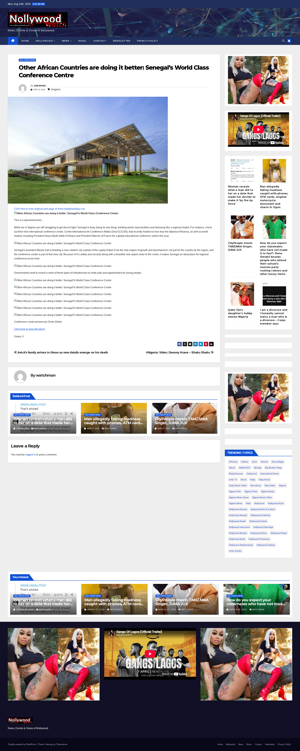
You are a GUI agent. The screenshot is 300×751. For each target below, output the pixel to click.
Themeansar (61, 744)
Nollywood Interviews (239, 527)
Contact (99, 40)
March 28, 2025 (25, 609)
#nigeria (55, 89)
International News (269, 473)
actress (264, 461)
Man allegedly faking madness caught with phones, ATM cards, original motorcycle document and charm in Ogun (274, 197)
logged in (30, 454)
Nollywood (45, 40)
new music (255, 485)
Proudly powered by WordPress (22, 744)
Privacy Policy (147, 40)
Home (25, 40)
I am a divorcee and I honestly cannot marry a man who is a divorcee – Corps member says (274, 316)
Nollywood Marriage (263, 527)
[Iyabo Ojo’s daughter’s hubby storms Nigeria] (242, 294)
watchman (40, 85)
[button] (283, 40)
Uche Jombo (235, 551)
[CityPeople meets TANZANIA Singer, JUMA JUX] (242, 227)
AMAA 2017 (244, 467)
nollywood (259, 503)
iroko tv (233, 479)
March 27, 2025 (96, 609)
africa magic (278, 461)
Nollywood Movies (238, 533)
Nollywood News (27, 60)
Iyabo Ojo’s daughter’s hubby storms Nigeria (240, 313)
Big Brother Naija (273, 467)
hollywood (252, 473)
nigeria (282, 485)
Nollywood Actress (238, 509)
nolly (248, 503)
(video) (244, 461)
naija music (264, 479)
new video (270, 485)
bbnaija (257, 467)
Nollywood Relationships (241, 545)
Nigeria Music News (239, 497)
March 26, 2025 (238, 609)
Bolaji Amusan (236, 473)
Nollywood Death (237, 521)
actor (254, 461)
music (244, 479)
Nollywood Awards (238, 515)
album (232, 467)
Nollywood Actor (276, 503)
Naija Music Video (238, 485)
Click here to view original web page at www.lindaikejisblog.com (49, 208)
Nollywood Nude (237, 539)
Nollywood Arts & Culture (263, 509)
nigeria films (251, 491)
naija (252, 479)
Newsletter (121, 40)
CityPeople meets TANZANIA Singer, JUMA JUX (181, 421)
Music (82, 40)
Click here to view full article (29, 329)
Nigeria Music (268, 491)
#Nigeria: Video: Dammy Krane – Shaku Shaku (178, 352)
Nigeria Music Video (262, 497)
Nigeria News (235, 503)
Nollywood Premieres (259, 539)
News (66, 40)
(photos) (233, 461)
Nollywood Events (258, 521)
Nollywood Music (258, 533)
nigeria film (235, 491)
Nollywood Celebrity (260, 515)
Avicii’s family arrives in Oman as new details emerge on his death (62, 352)
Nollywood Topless (266, 545)
